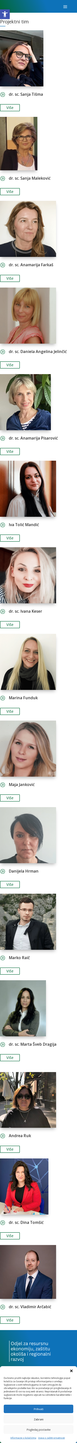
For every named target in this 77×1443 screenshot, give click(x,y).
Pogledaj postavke (39, 1429)
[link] (5, 14)
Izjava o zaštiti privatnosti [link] (51, 1437)
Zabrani (38, 1419)
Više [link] (9, 107)
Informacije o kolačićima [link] (23, 1437)
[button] (71, 1371)
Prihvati (38, 1409)
